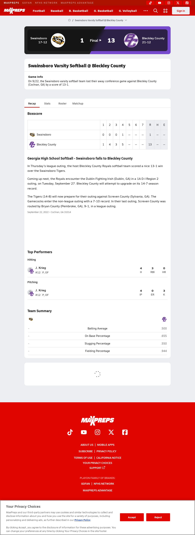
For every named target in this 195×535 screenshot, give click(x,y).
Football (39, 10)
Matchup (77, 103)
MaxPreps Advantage (77, 2)
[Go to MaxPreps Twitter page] (111, 432)
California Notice (108, 457)
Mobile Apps (105, 445)
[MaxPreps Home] (14, 11)
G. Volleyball (128, 10)
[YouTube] (159, 3)
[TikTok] (150, 3)
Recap (32, 103)
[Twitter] (178, 3)
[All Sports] (146, 11)
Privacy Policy (106, 451)
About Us (87, 445)
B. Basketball (78, 10)
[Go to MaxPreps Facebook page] (125, 432)
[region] (97, 517)
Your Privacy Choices (97, 462)
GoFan (27, 2)
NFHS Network (46, 2)
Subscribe (86, 451)
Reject (158, 517)
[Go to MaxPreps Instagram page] (97, 432)
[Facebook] (187, 3)
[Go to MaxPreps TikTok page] (70, 432)
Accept (132, 517)
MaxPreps (11, 2)
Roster (62, 103)
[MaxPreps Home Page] (69, 20)
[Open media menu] (165, 11)
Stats (47, 103)
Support (95, 467)
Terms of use (83, 457)
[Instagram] (169, 3)
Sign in (181, 11)
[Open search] (156, 11)
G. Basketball (103, 10)
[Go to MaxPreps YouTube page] (84, 432)
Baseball (57, 10)
